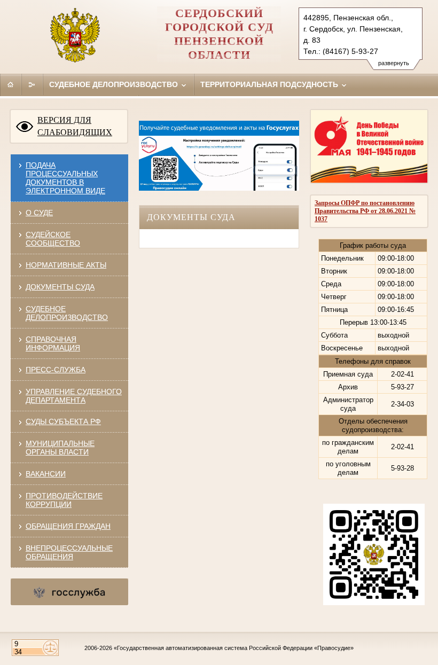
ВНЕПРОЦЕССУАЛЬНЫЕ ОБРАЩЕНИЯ (69, 552)
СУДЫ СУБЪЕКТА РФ (63, 421)
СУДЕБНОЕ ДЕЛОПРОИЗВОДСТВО (67, 313)
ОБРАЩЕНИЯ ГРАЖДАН (68, 526)
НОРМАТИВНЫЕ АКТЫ (66, 265)
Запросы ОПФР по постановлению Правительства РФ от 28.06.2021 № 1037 (365, 211)
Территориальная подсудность (270, 84)
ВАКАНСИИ (46, 474)
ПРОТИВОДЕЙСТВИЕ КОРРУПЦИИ (64, 499)
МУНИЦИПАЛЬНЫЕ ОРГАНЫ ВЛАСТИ (60, 447)
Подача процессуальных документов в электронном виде (65, 178)
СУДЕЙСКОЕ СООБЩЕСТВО (53, 238)
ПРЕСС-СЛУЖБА (55, 369)
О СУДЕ (39, 212)
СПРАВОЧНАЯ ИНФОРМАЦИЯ (53, 343)
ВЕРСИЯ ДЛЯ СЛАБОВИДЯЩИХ (74, 126)
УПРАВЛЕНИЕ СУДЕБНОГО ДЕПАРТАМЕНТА (74, 395)
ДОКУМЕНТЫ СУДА (60, 287)
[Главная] (10, 84)
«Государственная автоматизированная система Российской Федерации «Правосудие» (234, 648)
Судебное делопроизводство (114, 84)
